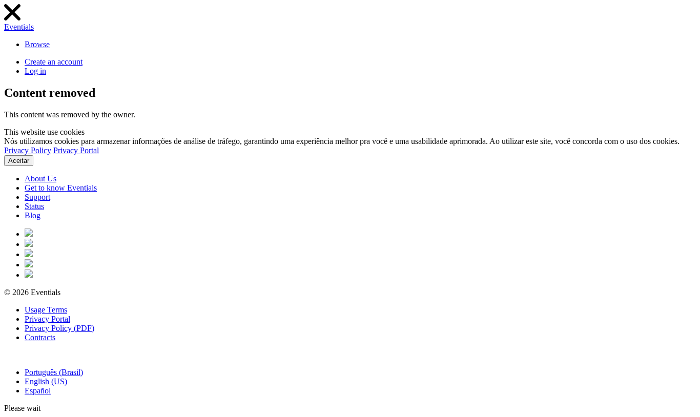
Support (37, 197)
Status (34, 206)
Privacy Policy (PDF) (59, 328)
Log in (35, 71)
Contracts (40, 337)
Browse (37, 44)
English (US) (46, 381)
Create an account (54, 61)
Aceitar (18, 160)
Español (38, 390)
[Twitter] (29, 244)
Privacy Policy (27, 150)
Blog (32, 215)
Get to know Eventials (61, 187)
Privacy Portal (76, 150)
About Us (40, 178)
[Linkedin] (29, 274)
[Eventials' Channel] (29, 264)
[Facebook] (29, 234)
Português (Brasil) (54, 372)
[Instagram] (29, 254)
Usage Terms (46, 309)
